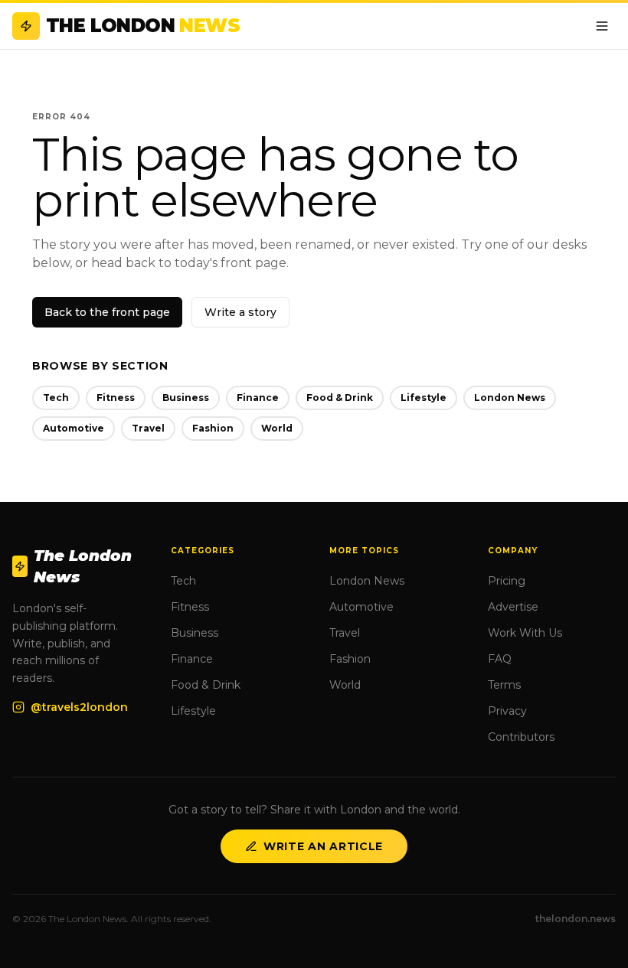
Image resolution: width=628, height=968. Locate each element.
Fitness (115, 397)
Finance (258, 397)
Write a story (240, 312)
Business (185, 397)
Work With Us (525, 633)
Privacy (507, 711)
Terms (504, 685)
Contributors (521, 737)
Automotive (73, 428)
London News (509, 397)
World (277, 428)
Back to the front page (107, 312)
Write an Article (323, 846)
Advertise (513, 607)
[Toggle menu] (602, 26)
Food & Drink (339, 397)
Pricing (506, 581)
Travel (148, 428)
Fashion (213, 428)
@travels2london (79, 707)
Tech (56, 397)
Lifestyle (423, 397)
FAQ (500, 659)
